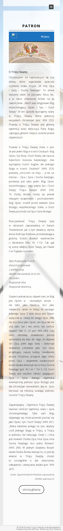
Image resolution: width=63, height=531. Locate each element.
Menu (46, 36)
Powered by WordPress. (28, 529)
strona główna (31, 489)
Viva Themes (55, 529)
